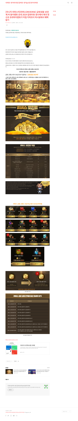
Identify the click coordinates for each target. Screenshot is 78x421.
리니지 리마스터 (8, 22)
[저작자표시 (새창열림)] (18, 361)
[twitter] (8, 416)
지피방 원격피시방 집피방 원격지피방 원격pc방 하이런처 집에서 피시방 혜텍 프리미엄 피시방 (24, 387)
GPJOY (10, 410)
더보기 (48, 367)
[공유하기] (9, 361)
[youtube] (14, 416)
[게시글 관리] (11, 361)
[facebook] (5, 416)
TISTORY (7, 410)
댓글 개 (6, 379)
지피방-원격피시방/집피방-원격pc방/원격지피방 (21, 2)
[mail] (16, 416)
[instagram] (11, 416)
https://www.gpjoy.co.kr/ (11, 339)
